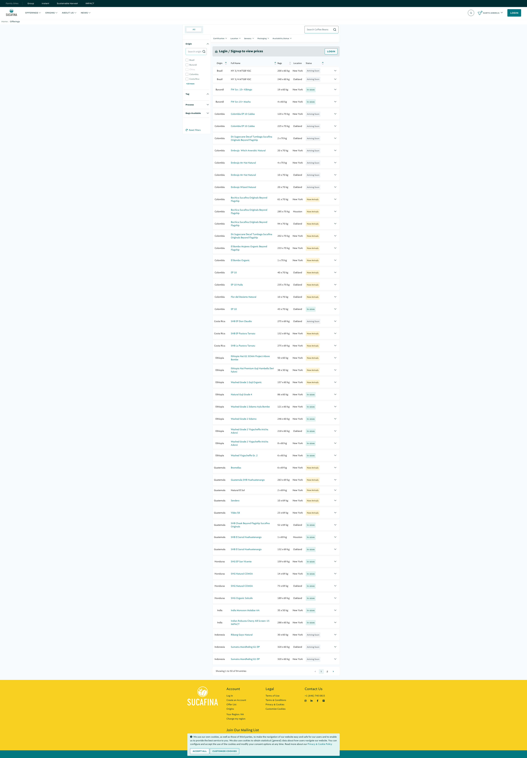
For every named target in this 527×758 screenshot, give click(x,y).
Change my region (235, 718)
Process (190, 105)
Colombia (193, 74)
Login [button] (331, 51)
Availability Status (281, 38)
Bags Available (193, 113)
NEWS (84, 13)
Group (30, 3)
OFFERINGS (31, 13)
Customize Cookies (276, 709)
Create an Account (236, 700)
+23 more (190, 84)
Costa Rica (194, 79)
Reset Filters (194, 130)
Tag (187, 94)
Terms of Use (272, 695)
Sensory (247, 38)
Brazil (191, 60)
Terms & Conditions (276, 700)
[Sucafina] (11, 13)
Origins (230, 709)
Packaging (262, 38)
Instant (45, 3)
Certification (218, 38)
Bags (279, 63)
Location (234, 38)
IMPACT (90, 3)
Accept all (200, 751)
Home (4, 21)
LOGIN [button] (514, 13)
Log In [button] (229, 695)
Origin (189, 44)
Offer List (231, 704)
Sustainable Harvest (67, 3)
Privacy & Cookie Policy (320, 744)
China (192, 69)
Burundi (193, 65)
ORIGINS (50, 13)
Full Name (235, 63)
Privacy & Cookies (275, 704)
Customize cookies (224, 751)
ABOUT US (68, 13)
